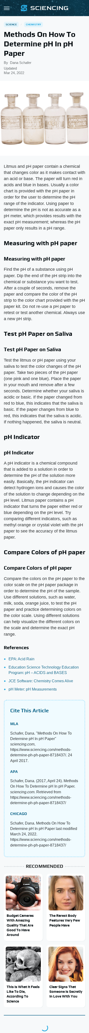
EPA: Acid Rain (21, 659)
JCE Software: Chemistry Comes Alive (41, 681)
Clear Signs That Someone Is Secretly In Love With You (65, 991)
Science (11, 24)
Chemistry (33, 24)
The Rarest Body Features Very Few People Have (64, 920)
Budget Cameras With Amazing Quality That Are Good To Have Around (20, 925)
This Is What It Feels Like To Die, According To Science (23, 994)
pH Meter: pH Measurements (33, 689)
